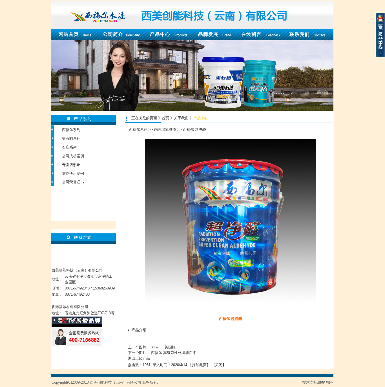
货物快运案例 (73, 173)
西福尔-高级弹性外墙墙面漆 (173, 353)
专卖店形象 (71, 165)
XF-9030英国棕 (163, 347)
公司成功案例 (73, 156)
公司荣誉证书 (73, 182)
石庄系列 (69, 147)
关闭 (218, 365)
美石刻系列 (71, 138)
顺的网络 (325, 382)
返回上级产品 (139, 358)
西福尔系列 (71, 130)
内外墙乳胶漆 (165, 129)
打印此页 (199, 365)
